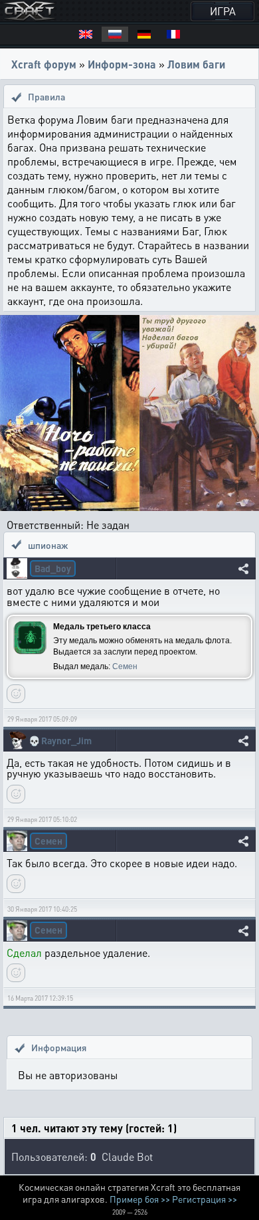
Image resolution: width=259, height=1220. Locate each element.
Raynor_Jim (66, 740)
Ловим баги (196, 64)
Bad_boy (53, 568)
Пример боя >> (140, 1199)
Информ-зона (122, 64)
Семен (124, 666)
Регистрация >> (204, 1199)
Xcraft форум (43, 64)
